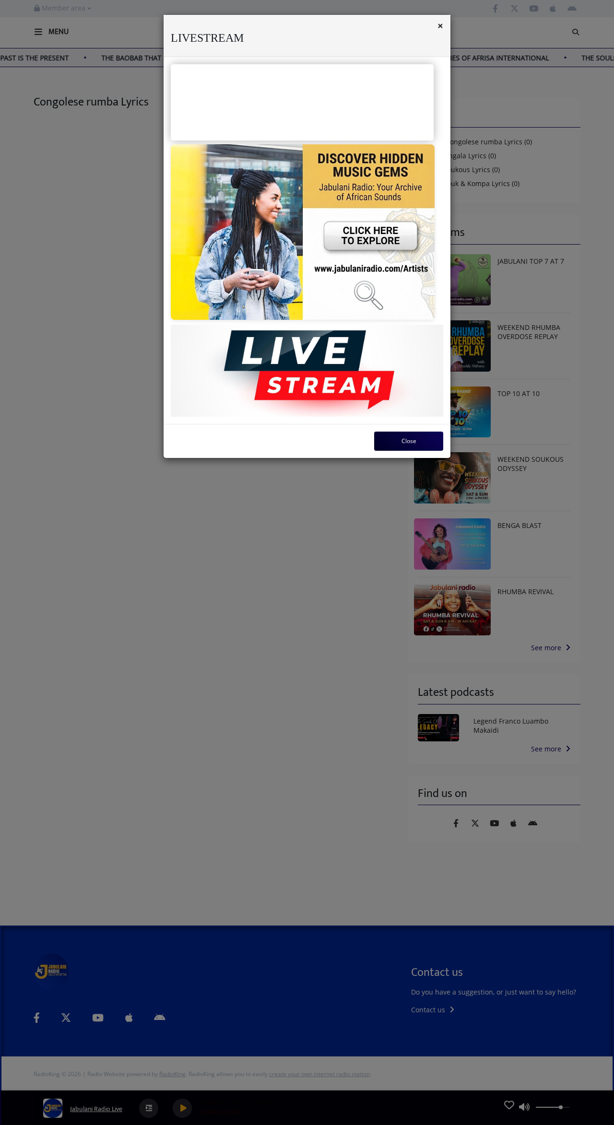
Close (408, 441)
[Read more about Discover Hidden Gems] (303, 232)
